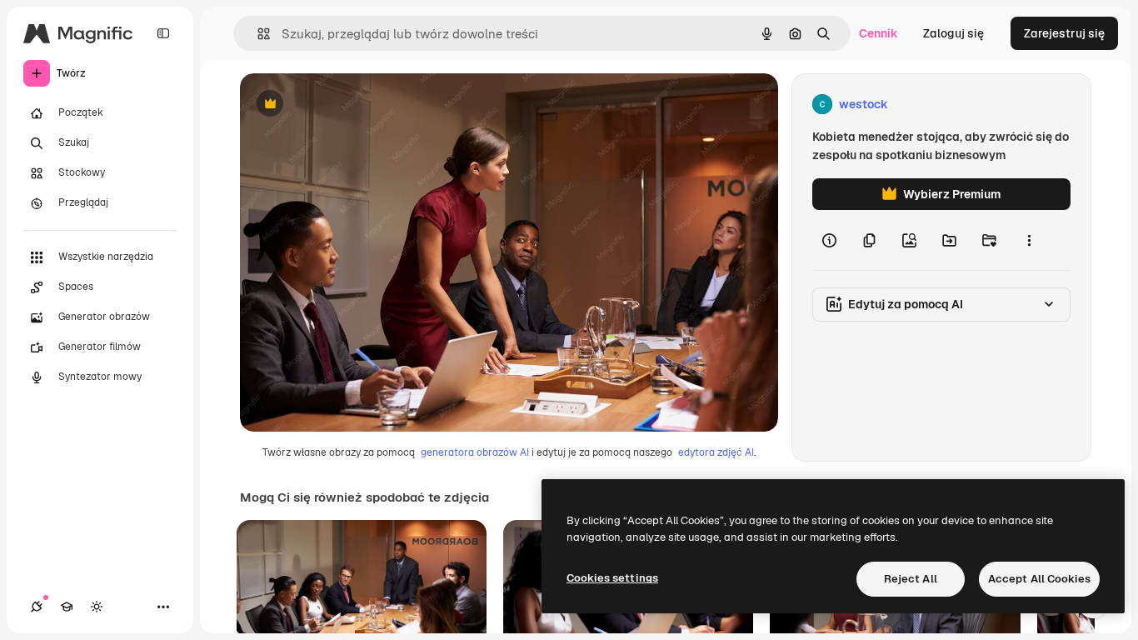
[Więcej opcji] (1029, 240)
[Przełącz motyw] (96, 606)
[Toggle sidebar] (163, 33)
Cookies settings (612, 578)
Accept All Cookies (1039, 579)
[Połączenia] (36, 606)
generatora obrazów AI (475, 452)
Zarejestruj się (1064, 33)
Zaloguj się (953, 33)
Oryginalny (355, 104)
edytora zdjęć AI (716, 452)
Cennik (878, 33)
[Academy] (66, 606)
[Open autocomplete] (257, 34)
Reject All (910, 579)
